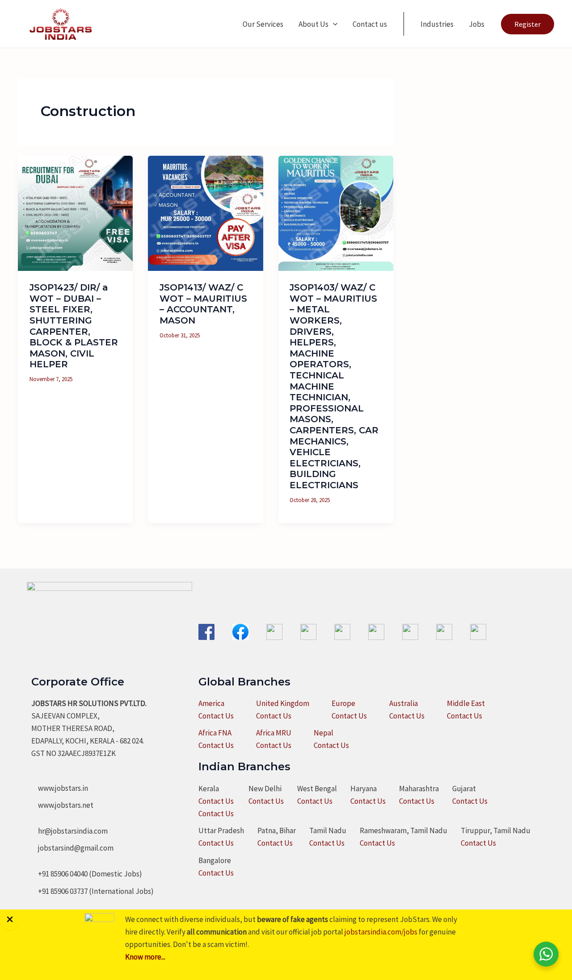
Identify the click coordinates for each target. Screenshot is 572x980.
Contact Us (216, 716)
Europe (343, 703)
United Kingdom (282, 703)
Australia (403, 703)
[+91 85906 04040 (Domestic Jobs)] (86, 874)
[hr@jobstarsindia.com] (69, 831)
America (211, 703)
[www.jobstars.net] (62, 805)
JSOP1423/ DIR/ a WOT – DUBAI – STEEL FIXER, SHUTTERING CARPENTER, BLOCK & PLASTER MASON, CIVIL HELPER (73, 326)
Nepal (323, 733)
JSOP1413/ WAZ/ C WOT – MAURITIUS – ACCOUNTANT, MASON (203, 304)
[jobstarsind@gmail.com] (72, 848)
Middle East (466, 703)
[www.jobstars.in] (59, 788)
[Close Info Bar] (10, 919)
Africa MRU (273, 733)
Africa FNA (214, 733)
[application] (332, 24)
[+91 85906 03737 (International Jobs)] (92, 891)
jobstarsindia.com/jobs (381, 932)
